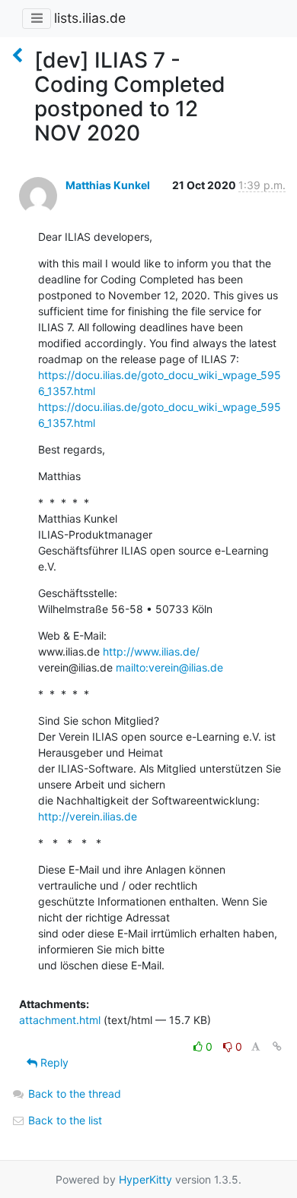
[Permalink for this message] (277, 1046)
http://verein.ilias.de (87, 816)
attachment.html (60, 1019)
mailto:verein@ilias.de (169, 667)
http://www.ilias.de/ (151, 651)
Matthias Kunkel (107, 185)
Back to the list (63, 1120)
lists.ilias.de (90, 18)
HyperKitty (145, 1179)
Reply (53, 1062)
